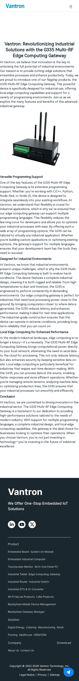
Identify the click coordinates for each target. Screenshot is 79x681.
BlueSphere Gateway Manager (26, 611)
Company (14, 643)
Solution (13, 619)
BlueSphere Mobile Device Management (32, 604)
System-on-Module (41, 551)
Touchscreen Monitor (20, 566)
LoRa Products (45, 596)
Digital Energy (16, 627)
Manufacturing (46, 627)
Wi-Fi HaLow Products (21, 596)
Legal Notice (27, 674)
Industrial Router (18, 581)
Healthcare (25, 634)
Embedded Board (18, 551)
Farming (13, 634)
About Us (13, 650)
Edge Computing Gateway (44, 574)
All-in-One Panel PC (46, 566)
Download (64, 643)
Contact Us (27, 650)
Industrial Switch (39, 581)
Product (13, 544)
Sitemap (55, 674)
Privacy (42, 674)
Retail (60, 627)
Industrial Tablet (17, 574)
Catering (31, 627)
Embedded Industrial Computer (27, 559)
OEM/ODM (40, 634)
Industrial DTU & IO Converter (26, 589)
